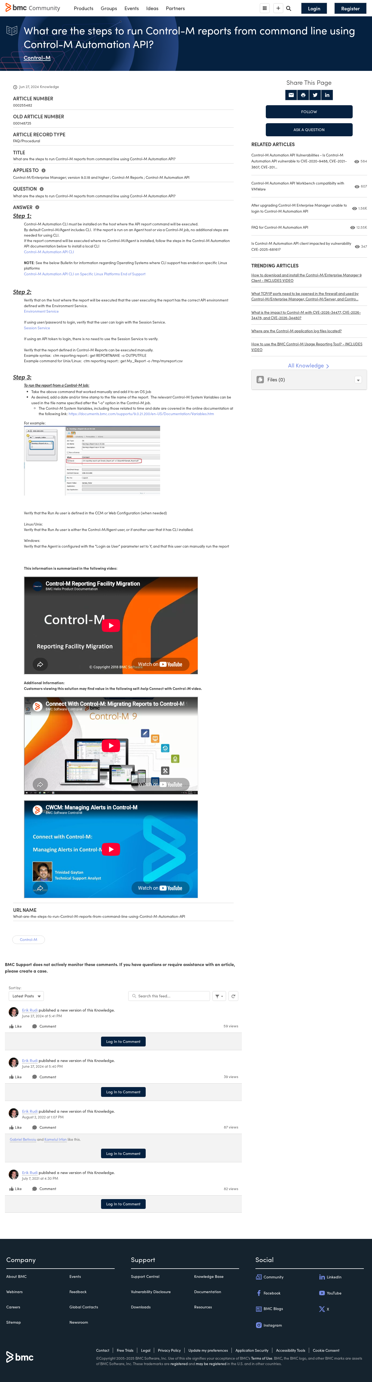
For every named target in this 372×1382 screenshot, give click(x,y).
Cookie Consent (326, 1350)
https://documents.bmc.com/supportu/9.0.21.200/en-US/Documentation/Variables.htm (141, 413)
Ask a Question (309, 129)
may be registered (211, 1363)
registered (179, 1363)
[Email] (291, 95)
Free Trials (125, 1350)
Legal (145, 1350)
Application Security (252, 1350)
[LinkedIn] (327, 95)
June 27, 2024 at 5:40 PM (42, 1066)
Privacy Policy (169, 1350)
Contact (102, 1350)
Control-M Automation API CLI (49, 251)
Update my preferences (208, 1350)
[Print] (303, 95)
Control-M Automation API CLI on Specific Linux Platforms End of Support (84, 273)
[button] (358, 379)
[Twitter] (315, 95)
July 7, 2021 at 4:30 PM (40, 1178)
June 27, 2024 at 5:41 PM (42, 1015)
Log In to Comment (123, 1041)
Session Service (37, 327)
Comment (47, 1026)
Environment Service (41, 311)
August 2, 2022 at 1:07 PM (43, 1117)
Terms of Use (261, 1358)
